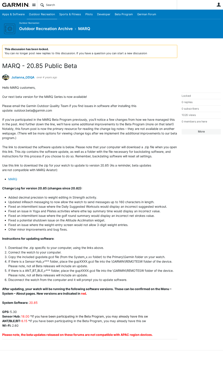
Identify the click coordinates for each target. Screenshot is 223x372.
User (218, 4)
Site (33, 5)
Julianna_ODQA (22, 77)
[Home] (15, 5)
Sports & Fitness (70, 14)
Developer (103, 14)
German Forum (146, 14)
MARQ (12, 179)
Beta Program (124, 14)
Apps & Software (13, 14)
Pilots (89, 14)
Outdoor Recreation (42, 14)
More (201, 131)
